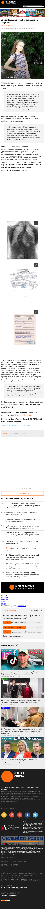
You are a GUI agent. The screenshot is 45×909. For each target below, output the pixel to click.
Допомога (6, 433)
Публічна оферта (9, 865)
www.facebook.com (24, 415)
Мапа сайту (7, 858)
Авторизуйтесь (23, 493)
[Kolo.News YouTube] (22, 587)
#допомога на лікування (10, 426)
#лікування (26, 426)
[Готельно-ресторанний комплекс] (22, 13)
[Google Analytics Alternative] (5, 901)
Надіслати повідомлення (14, 861)
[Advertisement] (17, 194)
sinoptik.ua (22, 606)
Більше (34, 611)
